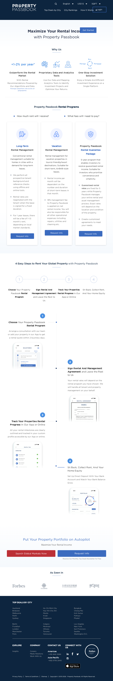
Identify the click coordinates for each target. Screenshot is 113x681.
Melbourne (16, 613)
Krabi (45, 616)
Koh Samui (78, 613)
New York (78, 626)
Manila (45, 613)
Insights (90, 23)
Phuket (77, 618)
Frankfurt (16, 626)
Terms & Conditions (31, 676)
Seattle (77, 631)
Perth (14, 616)
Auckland (16, 608)
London (15, 629)
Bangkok (77, 608)
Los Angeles (79, 624)
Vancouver (47, 634)
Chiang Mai (78, 611)
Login (99, 9)
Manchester (17, 631)
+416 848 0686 (54, 654)
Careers (33, 651)
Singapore (47, 618)
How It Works (87, 10)
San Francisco (80, 629)
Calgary (46, 624)
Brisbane (16, 611)
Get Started (88, 30)
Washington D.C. (81, 634)
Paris (14, 634)
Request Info (22, 236)
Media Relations (36, 654)
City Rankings (70, 10)
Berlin (14, 624)
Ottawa (46, 629)
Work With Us (35, 656)
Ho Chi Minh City (50, 608)
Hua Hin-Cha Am (50, 611)
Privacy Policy (17, 676)
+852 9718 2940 (55, 660)
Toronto (46, 631)
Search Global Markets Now (31, 553)
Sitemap (44, 676)
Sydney (15, 618)
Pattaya (77, 616)
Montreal (46, 626)
